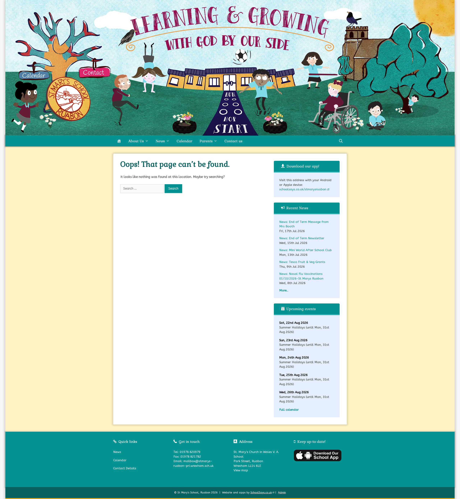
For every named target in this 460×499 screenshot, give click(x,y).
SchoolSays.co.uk (261, 492)
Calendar (184, 141)
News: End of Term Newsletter (301, 238)
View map (241, 470)
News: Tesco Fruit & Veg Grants (302, 262)
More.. (283, 290)
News (160, 141)
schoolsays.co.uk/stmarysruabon (302, 189)
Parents (206, 141)
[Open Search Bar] (341, 141)
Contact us (233, 141)
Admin (282, 492)
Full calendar (289, 409)
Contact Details (124, 468)
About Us (136, 141)
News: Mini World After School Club (305, 250)
